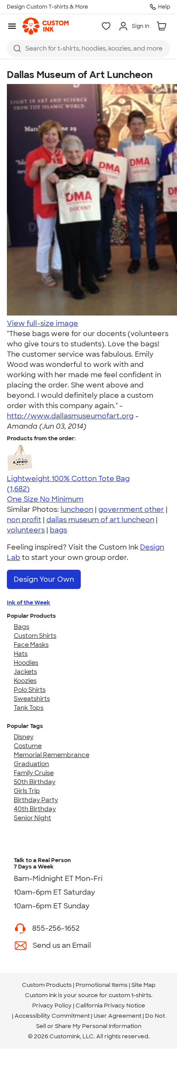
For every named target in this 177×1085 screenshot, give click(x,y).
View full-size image (42, 323)
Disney (24, 737)
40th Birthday (35, 809)
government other (131, 509)
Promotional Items (102, 985)
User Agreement (117, 1015)
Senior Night (32, 818)
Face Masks (31, 645)
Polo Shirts (30, 690)
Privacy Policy (52, 1005)
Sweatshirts (32, 699)
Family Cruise (34, 773)
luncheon (77, 509)
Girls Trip (27, 791)
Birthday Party (36, 800)
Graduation (31, 764)
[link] (45, 26)
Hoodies (26, 663)
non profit (24, 519)
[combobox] (88, 48)
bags (58, 530)
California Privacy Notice (110, 1005)
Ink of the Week (28, 602)
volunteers (26, 530)
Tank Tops (28, 708)
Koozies (25, 681)
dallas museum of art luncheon (100, 519)
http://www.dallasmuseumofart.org (70, 416)
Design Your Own (44, 579)
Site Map (143, 985)
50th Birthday (34, 782)
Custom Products (47, 985)
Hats (20, 654)
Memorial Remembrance (51, 755)
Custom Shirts (35, 636)
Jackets (25, 672)
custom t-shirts (130, 995)
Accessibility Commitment (52, 1015)
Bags (21, 627)
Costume (28, 746)
